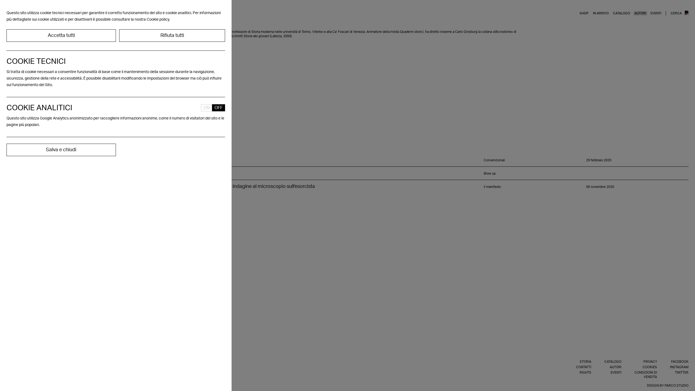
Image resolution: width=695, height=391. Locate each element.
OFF (218, 108)
